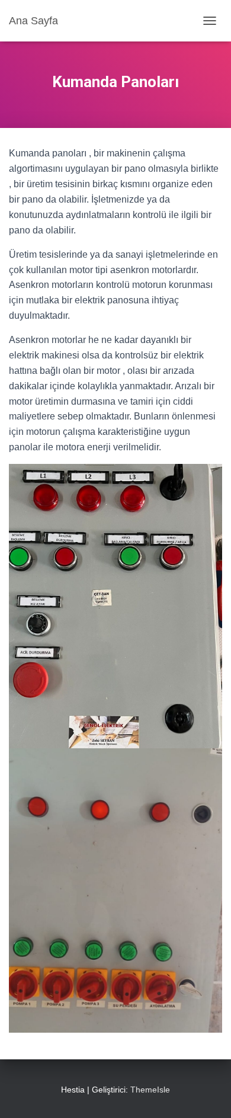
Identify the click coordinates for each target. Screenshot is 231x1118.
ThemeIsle (150, 1089)
